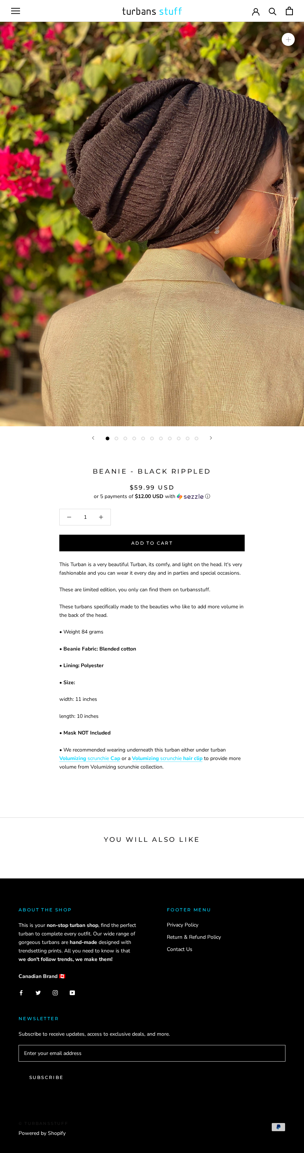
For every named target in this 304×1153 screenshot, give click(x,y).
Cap (115, 758)
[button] (152, 496)
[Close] (285, 1101)
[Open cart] (289, 11)
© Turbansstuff (43, 1123)
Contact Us (179, 949)
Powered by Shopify (42, 1133)
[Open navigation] (15, 11)
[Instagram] (55, 992)
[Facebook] (21, 992)
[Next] (211, 438)
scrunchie (84, 758)
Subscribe (46, 1077)
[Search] (273, 11)
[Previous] (93, 438)
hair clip (192, 758)
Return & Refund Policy (194, 937)
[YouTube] (72, 992)
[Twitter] (38, 992)
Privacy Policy (182, 924)
